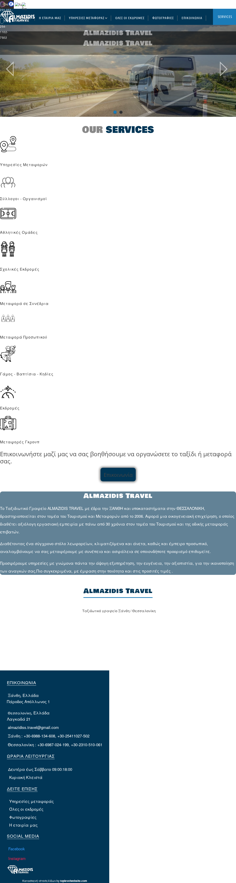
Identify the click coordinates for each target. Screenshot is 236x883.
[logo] (17, 20)
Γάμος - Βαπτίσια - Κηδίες (26, 374)
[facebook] (11, 6)
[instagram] (2, 6)
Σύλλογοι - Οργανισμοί (23, 198)
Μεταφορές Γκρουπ (20, 441)
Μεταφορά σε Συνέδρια (24, 303)
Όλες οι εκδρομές (26, 809)
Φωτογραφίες (22, 817)
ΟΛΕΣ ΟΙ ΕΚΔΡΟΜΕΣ (130, 18)
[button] (220, 11)
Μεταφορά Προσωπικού (23, 337)
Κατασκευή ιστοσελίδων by (54, 881)
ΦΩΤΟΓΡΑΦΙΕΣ (163, 18)
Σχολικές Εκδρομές (19, 269)
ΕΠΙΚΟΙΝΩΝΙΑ (192, 18)
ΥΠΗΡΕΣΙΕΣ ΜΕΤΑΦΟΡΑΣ (86, 18)
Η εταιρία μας (23, 825)
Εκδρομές (10, 408)
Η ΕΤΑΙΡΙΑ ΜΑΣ (50, 18)
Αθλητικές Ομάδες (19, 232)
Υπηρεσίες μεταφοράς (31, 801)
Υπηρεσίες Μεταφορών (23, 164)
